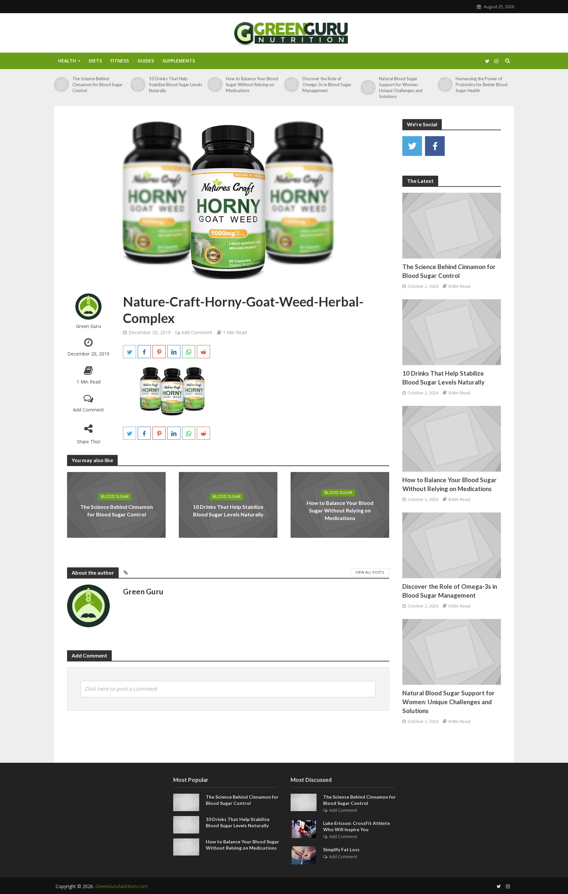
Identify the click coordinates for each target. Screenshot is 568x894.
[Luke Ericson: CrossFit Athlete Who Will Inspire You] (304, 828)
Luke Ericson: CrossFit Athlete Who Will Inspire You (356, 826)
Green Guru (88, 326)
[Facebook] (435, 146)
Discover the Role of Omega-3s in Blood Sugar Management (326, 84)
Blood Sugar (115, 496)
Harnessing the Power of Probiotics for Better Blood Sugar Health (482, 84)
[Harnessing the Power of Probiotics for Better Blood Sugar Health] (445, 84)
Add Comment (88, 410)
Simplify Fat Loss (341, 849)
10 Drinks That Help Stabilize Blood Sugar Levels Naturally (175, 84)
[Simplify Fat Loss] (304, 855)
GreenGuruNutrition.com (121, 886)
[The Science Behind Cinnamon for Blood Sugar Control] (61, 84)
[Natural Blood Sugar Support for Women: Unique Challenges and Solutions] (368, 87)
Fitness (119, 61)
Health (67, 61)
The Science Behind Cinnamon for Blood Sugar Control (97, 84)
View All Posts (370, 572)
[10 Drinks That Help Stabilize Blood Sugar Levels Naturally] (138, 84)
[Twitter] (412, 146)
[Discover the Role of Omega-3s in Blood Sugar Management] (291, 84)
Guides (145, 61)
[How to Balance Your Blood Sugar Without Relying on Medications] (215, 84)
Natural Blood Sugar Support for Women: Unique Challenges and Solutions (400, 87)
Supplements (178, 61)
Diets (95, 61)
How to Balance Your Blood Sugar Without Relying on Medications (252, 84)
